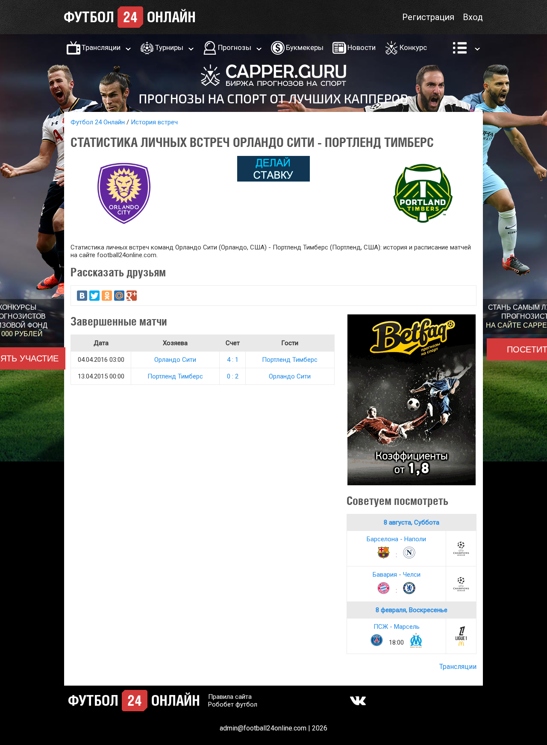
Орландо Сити (175, 360)
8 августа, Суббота (411, 522)
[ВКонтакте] (82, 295)
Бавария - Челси (397, 574)
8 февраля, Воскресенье (411, 610)
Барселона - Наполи (396, 539)
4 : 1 (232, 360)
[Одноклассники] (107, 295)
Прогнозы (234, 47)
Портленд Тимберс (290, 360)
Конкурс (413, 47)
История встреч (154, 122)
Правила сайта (230, 697)
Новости (361, 47)
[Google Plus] (131, 295)
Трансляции (101, 47)
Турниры (169, 47)
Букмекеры (304, 47)
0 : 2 (232, 376)
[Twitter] (94, 295)
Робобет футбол (232, 704)
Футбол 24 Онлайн (98, 122)
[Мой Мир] (119, 295)
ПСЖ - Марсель (396, 627)
